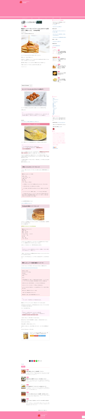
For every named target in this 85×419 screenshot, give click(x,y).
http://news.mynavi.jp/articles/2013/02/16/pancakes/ (29, 267)
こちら (60, 126)
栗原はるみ (54, 142)
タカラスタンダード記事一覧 (57, 26)
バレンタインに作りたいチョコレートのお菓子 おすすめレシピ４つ (37, 393)
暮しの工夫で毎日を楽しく (44, 414)
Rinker (33, 334)
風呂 (53, 144)
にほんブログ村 (55, 148)
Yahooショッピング (42, 335)
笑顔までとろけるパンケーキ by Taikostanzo (29, 226)
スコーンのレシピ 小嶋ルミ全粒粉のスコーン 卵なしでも (30, 121)
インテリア (54, 135)
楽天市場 (36, 335)
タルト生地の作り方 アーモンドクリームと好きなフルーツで (36, 386)
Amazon (32, 335)
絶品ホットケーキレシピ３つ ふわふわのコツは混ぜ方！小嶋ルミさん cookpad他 (62, 66)
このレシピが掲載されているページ (26, 203)
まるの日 (24, 2)
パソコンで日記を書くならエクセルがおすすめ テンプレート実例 (62, 59)
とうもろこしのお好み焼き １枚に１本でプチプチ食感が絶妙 (62, 80)
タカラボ (55, 24)
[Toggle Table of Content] (30, 85)
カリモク (63, 135)
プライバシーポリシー (45, 412)
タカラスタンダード (39, 412)
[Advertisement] (42, 10)
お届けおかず (58, 133)
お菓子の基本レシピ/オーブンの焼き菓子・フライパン (35, 371)
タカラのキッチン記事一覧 (57, 41)
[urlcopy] (41, 361)
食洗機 (57, 144)
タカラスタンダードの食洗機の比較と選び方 (59, 37)
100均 (54, 133)
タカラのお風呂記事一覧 (56, 45)
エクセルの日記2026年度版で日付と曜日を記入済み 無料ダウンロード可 (62, 52)
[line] (36, 361)
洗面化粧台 (59, 142)
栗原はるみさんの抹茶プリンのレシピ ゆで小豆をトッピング (36, 378)
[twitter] (30, 361)
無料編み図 (63, 142)
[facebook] (32, 361)
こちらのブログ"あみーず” (61, 122)
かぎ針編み (62, 133)
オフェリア (59, 135)
